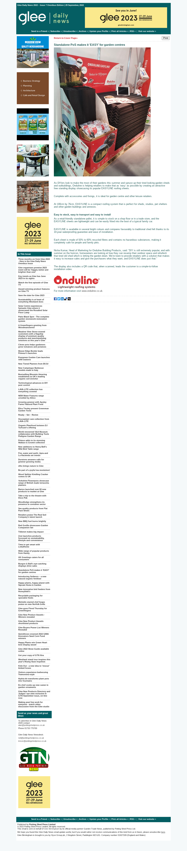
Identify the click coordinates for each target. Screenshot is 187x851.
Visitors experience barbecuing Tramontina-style (33, 673)
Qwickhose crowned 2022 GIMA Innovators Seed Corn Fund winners (33, 636)
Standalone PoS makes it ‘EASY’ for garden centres (33, 571)
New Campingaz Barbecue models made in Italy (31, 369)
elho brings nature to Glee (30, 466)
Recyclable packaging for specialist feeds (30, 597)
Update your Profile (98, 31)
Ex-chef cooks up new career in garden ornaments (33, 686)
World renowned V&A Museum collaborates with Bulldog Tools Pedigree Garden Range (33, 434)
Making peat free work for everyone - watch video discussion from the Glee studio (33, 704)
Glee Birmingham (51, 829)
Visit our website (146, 31)
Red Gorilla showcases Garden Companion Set (33, 526)
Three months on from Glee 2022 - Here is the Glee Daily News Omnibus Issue (34, 261)
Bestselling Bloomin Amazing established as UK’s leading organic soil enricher (32, 376)
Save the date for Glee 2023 (31, 295)
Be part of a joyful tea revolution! (34, 470)
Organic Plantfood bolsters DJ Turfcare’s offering (32, 426)
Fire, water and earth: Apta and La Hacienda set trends (33, 454)
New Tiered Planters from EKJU (33, 364)
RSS (132, 31)
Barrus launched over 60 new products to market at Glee (32, 490)
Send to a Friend (39, 31)
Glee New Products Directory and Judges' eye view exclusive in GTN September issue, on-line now (34, 694)
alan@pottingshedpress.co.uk (31, 725)
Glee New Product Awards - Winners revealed (31, 616)
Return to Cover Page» (66, 38)
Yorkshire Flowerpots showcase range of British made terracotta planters (33, 483)
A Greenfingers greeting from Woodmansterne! (32, 326)
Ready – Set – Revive (28, 415)
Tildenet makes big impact (31, 532)
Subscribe (55, 31)
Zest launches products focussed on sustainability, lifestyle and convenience (31, 538)
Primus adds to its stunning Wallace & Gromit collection (31, 441)
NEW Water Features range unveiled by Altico (31, 397)
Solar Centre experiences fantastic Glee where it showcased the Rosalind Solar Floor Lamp (32, 309)
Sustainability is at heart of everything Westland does (31, 300)
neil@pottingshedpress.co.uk (31, 738)
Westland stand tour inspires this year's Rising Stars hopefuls (34, 660)
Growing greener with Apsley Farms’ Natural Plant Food (32, 403)
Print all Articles (119, 31)
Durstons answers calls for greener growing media (31, 460)
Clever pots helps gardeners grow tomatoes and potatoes (32, 346)
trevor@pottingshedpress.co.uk (32, 741)
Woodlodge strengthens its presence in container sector (32, 503)
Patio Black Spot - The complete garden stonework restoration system (33, 319)
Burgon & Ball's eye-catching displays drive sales (32, 565)
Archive (82, 31)
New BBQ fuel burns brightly (32, 521)
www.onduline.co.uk (92, 291)
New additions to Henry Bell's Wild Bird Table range (32, 448)
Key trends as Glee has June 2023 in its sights (32, 277)
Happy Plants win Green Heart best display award (32, 643)
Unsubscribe (69, 31)
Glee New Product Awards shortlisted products (30, 622)
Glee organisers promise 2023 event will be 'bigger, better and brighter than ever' (33, 270)
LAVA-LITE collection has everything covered (30, 390)
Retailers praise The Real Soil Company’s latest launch (32, 516)
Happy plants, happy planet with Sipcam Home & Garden (33, 584)
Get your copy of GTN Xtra (31, 655)
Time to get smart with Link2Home (29, 545)
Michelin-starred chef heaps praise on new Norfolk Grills (31, 603)
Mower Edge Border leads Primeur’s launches (30, 352)
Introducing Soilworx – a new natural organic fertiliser (32, 577)
